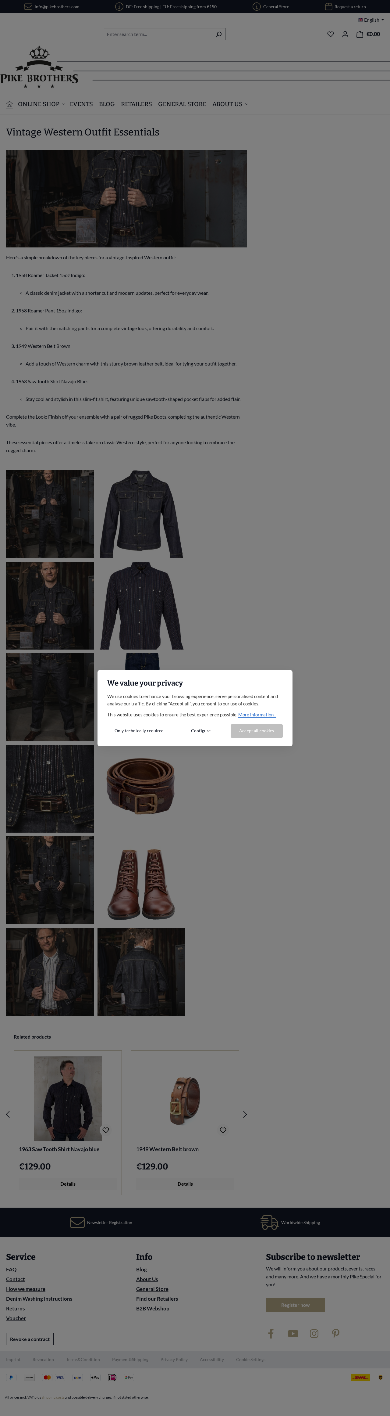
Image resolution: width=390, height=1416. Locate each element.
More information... (257, 714)
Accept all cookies (256, 730)
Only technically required (139, 730)
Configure (201, 730)
